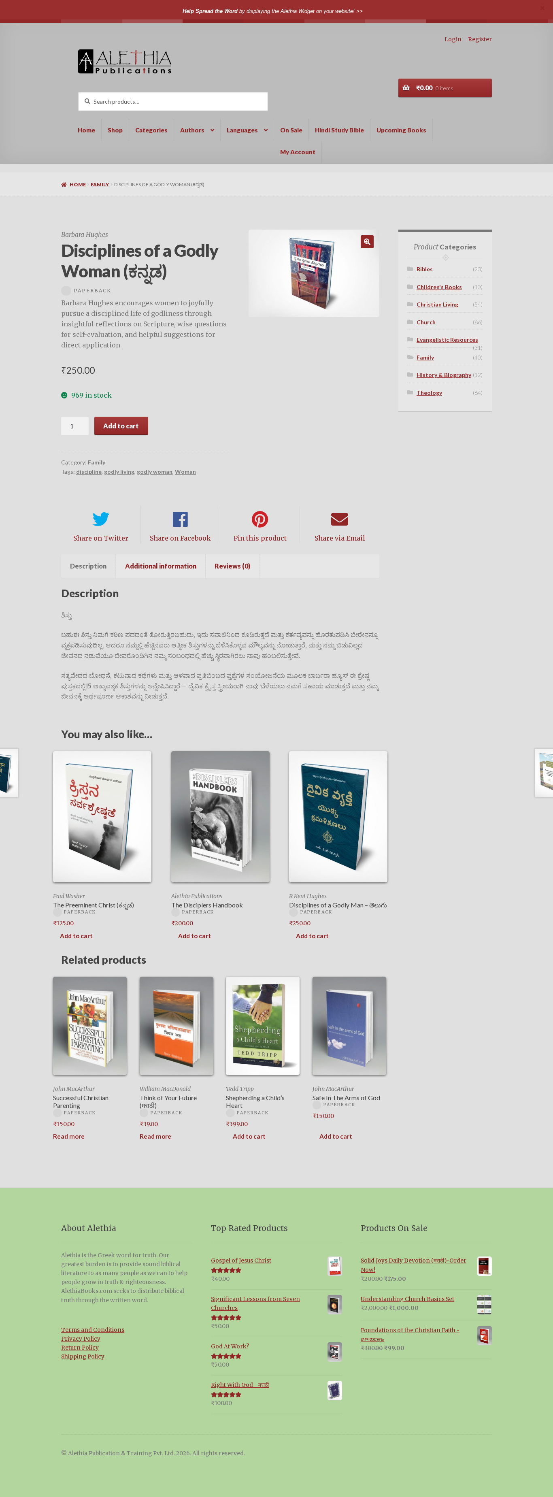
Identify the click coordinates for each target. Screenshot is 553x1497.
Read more (69, 1136)
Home (86, 130)
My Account (297, 151)
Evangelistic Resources (447, 339)
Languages (242, 130)
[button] (367, 241)
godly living (119, 471)
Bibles (425, 269)
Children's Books (439, 286)
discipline (89, 471)
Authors (192, 130)
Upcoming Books (401, 130)
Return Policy (80, 1347)
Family (100, 184)
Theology (429, 392)
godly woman (154, 471)
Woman (185, 471)
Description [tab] (88, 566)
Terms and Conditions (92, 1330)
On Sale (291, 130)
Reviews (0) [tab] (232, 566)
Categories (151, 130)
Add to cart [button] (76, 935)
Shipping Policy (82, 1356)
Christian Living (437, 304)
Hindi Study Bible (339, 130)
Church (426, 322)
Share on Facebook (180, 538)
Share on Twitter (100, 538)
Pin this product (260, 538)
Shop (115, 130)
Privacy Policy (80, 1338)
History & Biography (444, 374)
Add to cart (121, 426)
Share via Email (340, 538)
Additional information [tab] (160, 566)
